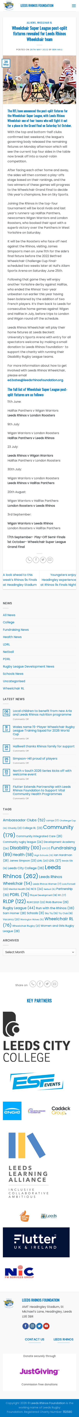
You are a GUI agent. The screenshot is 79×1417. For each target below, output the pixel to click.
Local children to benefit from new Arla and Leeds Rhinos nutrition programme (42, 712)
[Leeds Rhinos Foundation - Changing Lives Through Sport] (9, 5)
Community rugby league (23, 842)
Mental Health (19, 889)
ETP (46, 848)
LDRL (6, 644)
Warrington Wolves (32, 919)
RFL (62, 895)
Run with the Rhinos (55, 908)
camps (52, 820)
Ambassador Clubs (24, 820)
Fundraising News (16, 630)
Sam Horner (14, 913)
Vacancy (11, 919)
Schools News (13, 674)
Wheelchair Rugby (26, 925)
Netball (8, 652)
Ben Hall (57, 49)
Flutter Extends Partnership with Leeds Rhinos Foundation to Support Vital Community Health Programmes (42, 790)
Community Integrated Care (39, 836)
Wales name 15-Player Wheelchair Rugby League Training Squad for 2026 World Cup (44, 730)
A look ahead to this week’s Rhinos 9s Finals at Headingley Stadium (20, 580)
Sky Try (51, 913)
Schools (35, 913)
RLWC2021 (36, 902)
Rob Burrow (57, 902)
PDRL (6, 659)
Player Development (43, 895)
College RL (32, 828)
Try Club (65, 913)
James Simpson (23, 860)
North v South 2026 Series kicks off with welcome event (42, 772)
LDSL (55, 860)
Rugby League (19, 908)
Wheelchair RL (44, 22)
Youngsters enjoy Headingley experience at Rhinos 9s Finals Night (58, 580)
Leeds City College (26, 868)
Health (23, 854)
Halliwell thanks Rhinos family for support (44, 746)
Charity (15, 828)
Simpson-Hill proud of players (35, 758)
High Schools (43, 855)
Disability (25, 848)
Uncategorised (14, 681)
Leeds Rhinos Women (47, 884)
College (8, 622)
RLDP (14, 901)
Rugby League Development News (28, 666)
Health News (12, 637)
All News (31, 22)
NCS (37, 889)
